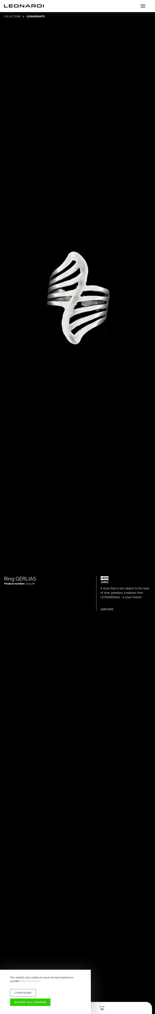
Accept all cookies (30, 1002)
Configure (23, 992)
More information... (30, 981)
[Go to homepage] (24, 6)
